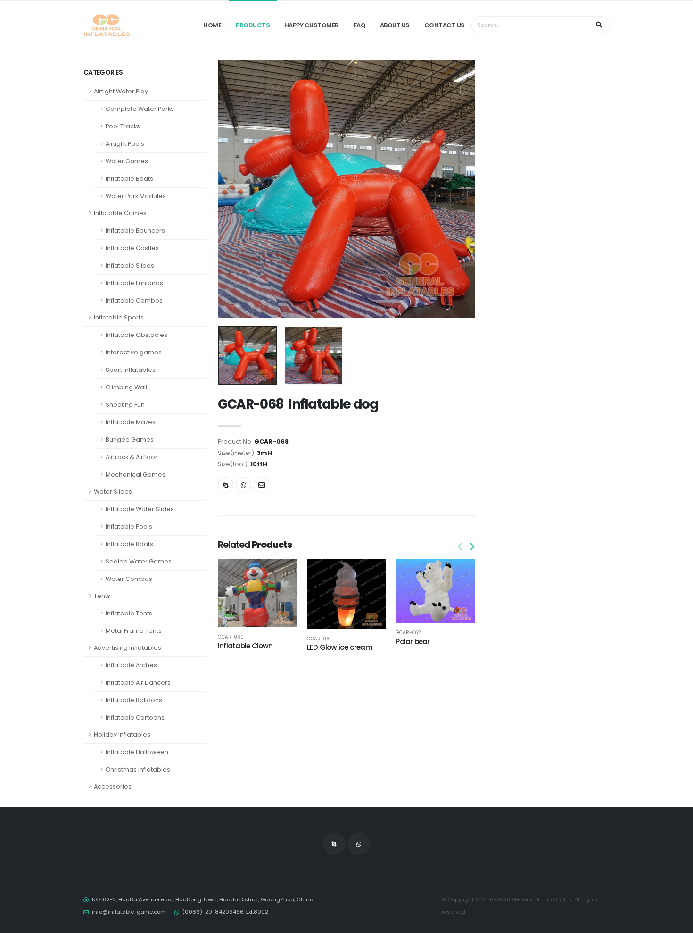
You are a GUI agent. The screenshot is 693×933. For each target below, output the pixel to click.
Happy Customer (311, 25)
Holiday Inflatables (122, 735)
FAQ (360, 25)
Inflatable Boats (129, 179)
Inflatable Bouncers (135, 231)
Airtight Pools (125, 144)
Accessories (113, 786)
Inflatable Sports (119, 317)
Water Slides (113, 492)
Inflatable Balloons (134, 700)
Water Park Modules (136, 196)
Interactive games (134, 352)
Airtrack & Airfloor (131, 457)
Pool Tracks (123, 126)
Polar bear (412, 642)
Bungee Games (130, 440)
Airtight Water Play (121, 91)
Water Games (127, 161)
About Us (395, 25)
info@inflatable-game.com (128, 912)
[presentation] (229, 189)
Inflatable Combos (134, 300)
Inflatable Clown (245, 646)
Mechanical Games (135, 475)
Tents (102, 596)
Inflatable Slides (130, 265)
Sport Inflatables (131, 370)
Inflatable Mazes (131, 422)
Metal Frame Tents (134, 631)
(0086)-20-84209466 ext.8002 (225, 912)
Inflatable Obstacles (136, 335)
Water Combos (129, 579)
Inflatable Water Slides (140, 509)
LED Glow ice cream (339, 647)
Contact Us (444, 25)
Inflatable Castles (132, 248)
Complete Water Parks (140, 109)
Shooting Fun (125, 405)
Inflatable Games (120, 213)
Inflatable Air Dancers (138, 683)
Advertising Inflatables (127, 648)
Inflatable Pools (129, 526)
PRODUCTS (253, 25)
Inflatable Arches (131, 665)
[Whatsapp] (243, 485)
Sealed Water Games (139, 561)
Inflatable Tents (129, 613)
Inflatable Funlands (134, 283)
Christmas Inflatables (138, 769)
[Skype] (225, 485)
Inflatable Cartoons (135, 718)
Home (212, 25)
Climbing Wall (126, 387)
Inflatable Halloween (137, 752)
